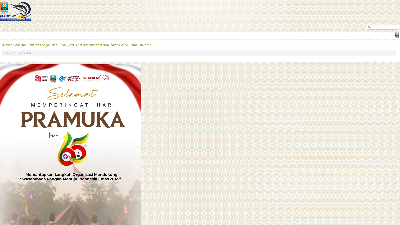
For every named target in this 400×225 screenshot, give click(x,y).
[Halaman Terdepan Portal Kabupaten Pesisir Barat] (397, 35)
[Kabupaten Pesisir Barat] (15, 11)
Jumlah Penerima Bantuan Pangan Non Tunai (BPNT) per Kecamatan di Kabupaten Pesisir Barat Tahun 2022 (78, 45)
